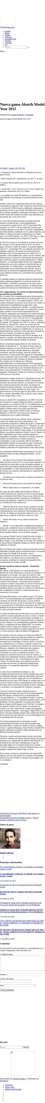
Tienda (7, 35)
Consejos (8, 43)
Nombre (3, 974)
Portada (8, 31)
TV (6, 45)
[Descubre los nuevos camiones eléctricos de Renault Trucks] (22, 887)
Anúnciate (9, 1085)
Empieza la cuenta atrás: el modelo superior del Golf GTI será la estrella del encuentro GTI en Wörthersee (21, 911)
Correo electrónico (7, 979)
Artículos (8, 37)
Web (1, 986)
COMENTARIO (6, 955)
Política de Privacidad (13, 1089)
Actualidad (29, 115)
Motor (7, 33)
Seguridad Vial (10, 39)
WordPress (4, 1081)
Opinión (8, 41)
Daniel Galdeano (17, 115)
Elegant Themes (19, 1079)
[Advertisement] (22, 13)
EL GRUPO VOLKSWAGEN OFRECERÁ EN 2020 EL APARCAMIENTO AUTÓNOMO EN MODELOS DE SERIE (22, 932)
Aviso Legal (9, 1087)
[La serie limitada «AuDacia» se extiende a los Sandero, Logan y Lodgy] (22, 869)
